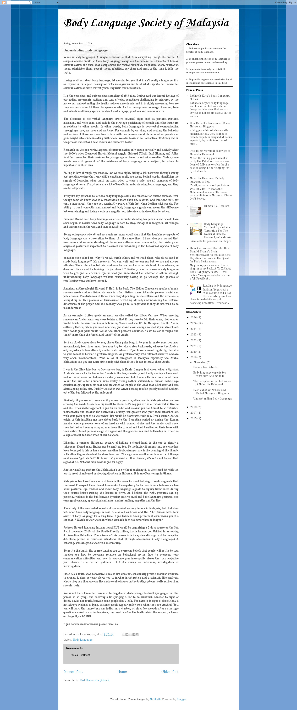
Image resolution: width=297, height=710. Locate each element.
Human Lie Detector (216, 206)
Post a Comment (80, 655)
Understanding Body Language (212, 398)
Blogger (181, 699)
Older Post (170, 672)
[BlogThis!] (127, 634)
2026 (193, 317)
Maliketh (155, 699)
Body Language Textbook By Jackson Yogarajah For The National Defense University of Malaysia (217, 231)
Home (122, 672)
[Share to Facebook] (133, 634)
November (200, 362)
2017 (193, 413)
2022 (193, 340)
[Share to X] (130, 634)
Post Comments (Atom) (94, 680)
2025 (193, 323)
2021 (193, 346)
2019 (193, 357)
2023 (193, 334)
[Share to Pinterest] (137, 634)
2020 (193, 352)
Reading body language (217, 285)
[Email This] (124, 634)
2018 (193, 407)
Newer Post (73, 672)
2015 (193, 418)
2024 (193, 329)
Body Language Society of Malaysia (145, 23)
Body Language (82, 640)
